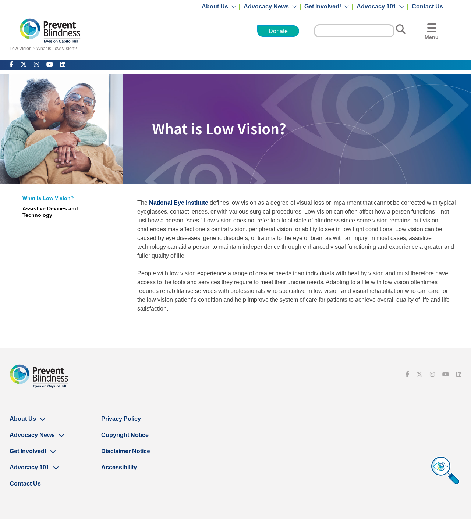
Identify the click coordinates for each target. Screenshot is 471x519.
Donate (278, 31)
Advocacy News (266, 7)
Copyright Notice (125, 435)
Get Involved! (322, 7)
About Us (215, 7)
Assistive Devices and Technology (50, 211)
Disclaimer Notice (125, 451)
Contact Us (427, 7)
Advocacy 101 (376, 7)
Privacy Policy (121, 419)
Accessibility (119, 467)
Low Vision (21, 48)
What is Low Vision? (56, 48)
